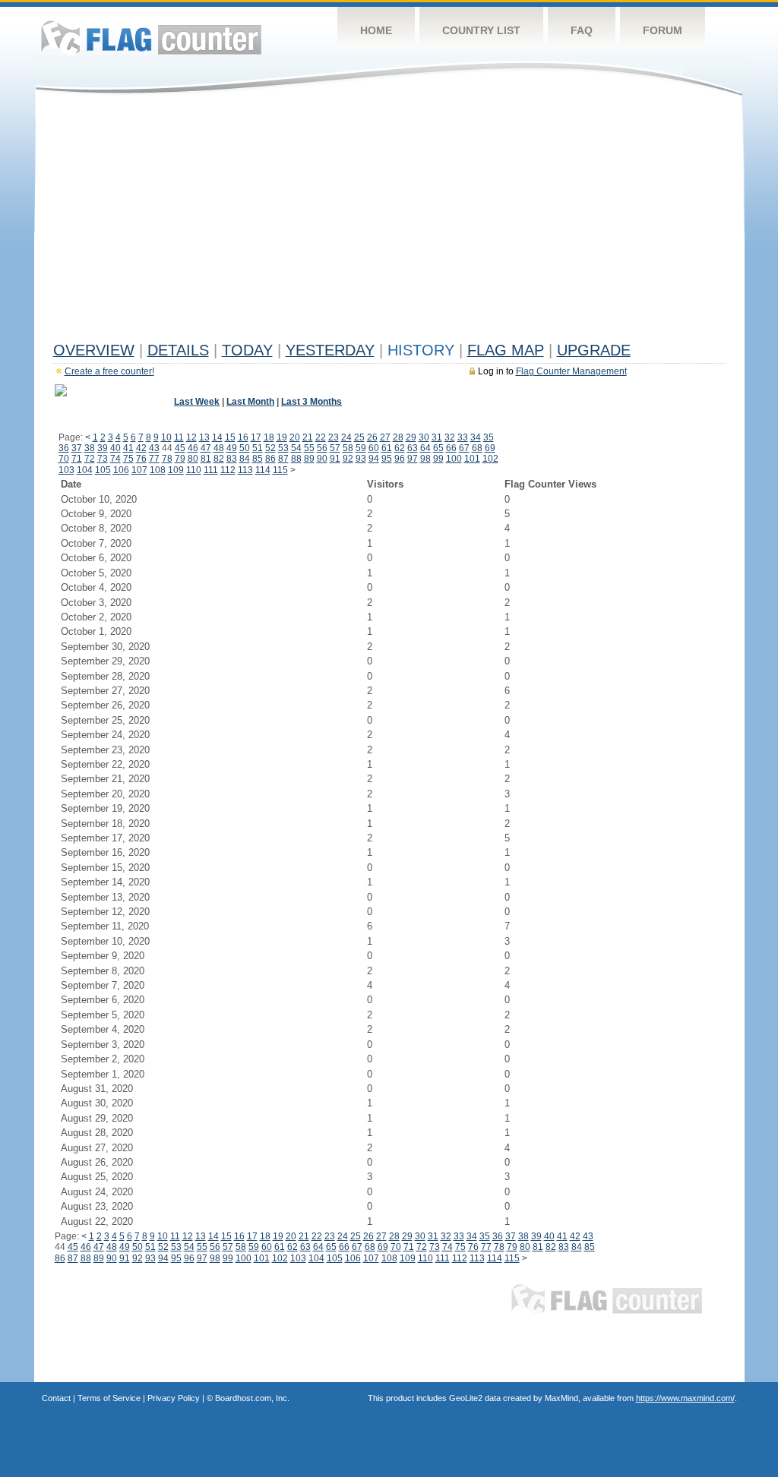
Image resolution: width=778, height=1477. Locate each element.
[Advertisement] (389, 221)
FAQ (582, 30)
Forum (662, 30)
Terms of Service (109, 1398)
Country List (481, 30)
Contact (56, 1398)
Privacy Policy (173, 1398)
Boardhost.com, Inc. (252, 1398)
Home (376, 30)
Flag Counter (151, 38)
